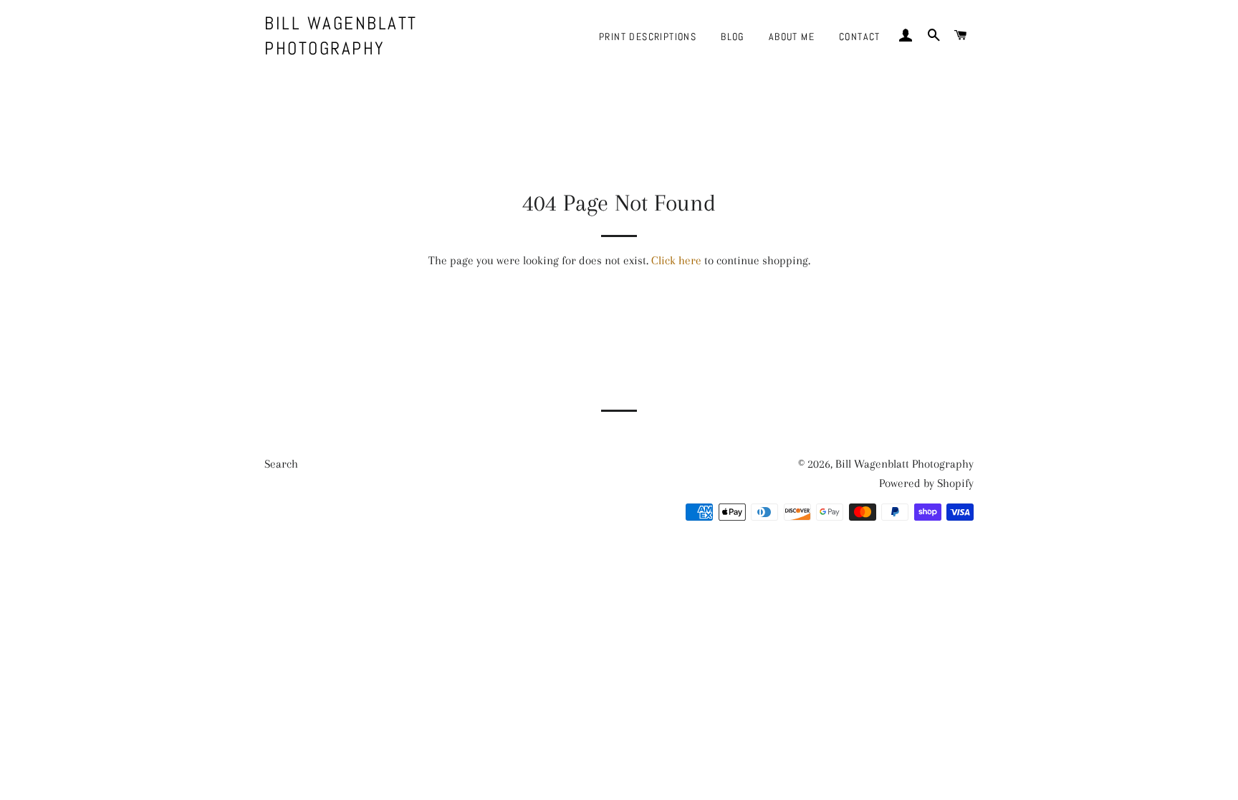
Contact (859, 36)
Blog (732, 36)
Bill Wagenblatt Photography (341, 35)
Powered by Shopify (926, 483)
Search (281, 464)
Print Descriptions (647, 36)
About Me (792, 36)
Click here (676, 260)
